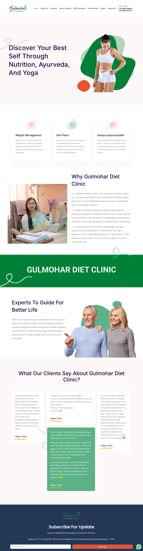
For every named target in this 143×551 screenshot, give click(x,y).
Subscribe (103, 547)
